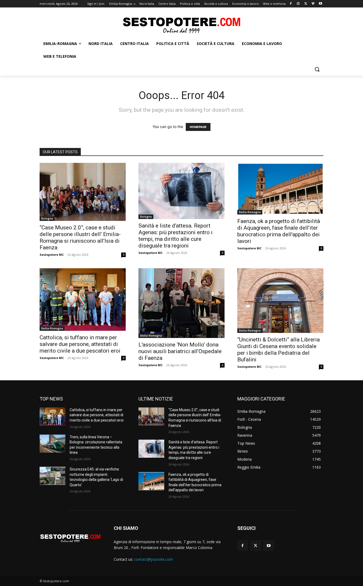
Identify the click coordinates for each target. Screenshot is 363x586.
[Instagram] (298, 4)
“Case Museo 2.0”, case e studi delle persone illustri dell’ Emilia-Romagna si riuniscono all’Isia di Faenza (80, 237)
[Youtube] (320, 4)
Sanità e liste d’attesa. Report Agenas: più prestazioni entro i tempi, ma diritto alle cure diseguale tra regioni (175, 235)
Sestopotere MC (52, 255)
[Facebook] (291, 4)
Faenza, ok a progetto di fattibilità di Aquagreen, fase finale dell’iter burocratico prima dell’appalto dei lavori (278, 231)
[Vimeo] (313, 4)
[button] (317, 69)
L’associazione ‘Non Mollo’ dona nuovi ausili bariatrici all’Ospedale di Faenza (180, 351)
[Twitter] (306, 4)
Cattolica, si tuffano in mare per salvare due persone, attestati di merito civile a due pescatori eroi (80, 344)
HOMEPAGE (198, 127)
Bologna (47, 218)
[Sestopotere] (181, 25)
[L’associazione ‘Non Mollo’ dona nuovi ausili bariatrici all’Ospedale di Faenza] (181, 303)
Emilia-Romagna (250, 212)
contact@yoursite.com (153, 559)
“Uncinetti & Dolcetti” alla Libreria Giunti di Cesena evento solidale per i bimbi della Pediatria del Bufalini (278, 349)
